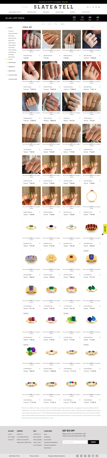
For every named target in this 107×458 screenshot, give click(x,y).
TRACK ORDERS (37, 439)
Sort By (93, 27)
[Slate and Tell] (53, 7)
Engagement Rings (15, 12)
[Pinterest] (85, 456)
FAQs (45, 434)
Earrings (11, 66)
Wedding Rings (32, 12)
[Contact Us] (90, 7)
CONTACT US (37, 434)
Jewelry (72, 12)
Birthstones (60, 12)
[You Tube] (93, 456)
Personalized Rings (12, 33)
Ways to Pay (37, 442)
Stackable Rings (12, 52)
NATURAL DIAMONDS (50, 445)
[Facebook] (77, 456)
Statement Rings (12, 49)
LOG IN (10, 434)
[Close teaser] (102, 234)
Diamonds (46, 12)
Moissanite (47, 439)
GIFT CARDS (11, 437)
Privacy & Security (34, 456)
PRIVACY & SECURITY (23, 439)
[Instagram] (81, 456)
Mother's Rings (12, 42)
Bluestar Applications (60, 456)
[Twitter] (89, 456)
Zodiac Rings (11, 57)
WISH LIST (11, 439)
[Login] (93, 7)
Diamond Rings (12, 45)
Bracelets (11, 71)
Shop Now (65, 2)
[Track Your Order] (87, 7)
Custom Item (12, 79)
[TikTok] (97, 456)
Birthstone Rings (12, 38)
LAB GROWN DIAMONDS (50, 442)
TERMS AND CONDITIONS (24, 442)
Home (43, 24)
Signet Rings (11, 47)
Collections (86, 12)
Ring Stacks (11, 40)
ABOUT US (20, 434)
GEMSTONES (47, 448)
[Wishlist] (96, 7)
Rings (56, 24)
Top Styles (10, 31)
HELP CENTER (37, 437)
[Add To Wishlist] (39, 55)
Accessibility (37, 445)
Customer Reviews (23, 437)
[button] (105, 229)
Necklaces (12, 62)
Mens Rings (11, 54)
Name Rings (11, 35)
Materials (47, 437)
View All (10, 59)
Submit (93, 442)
